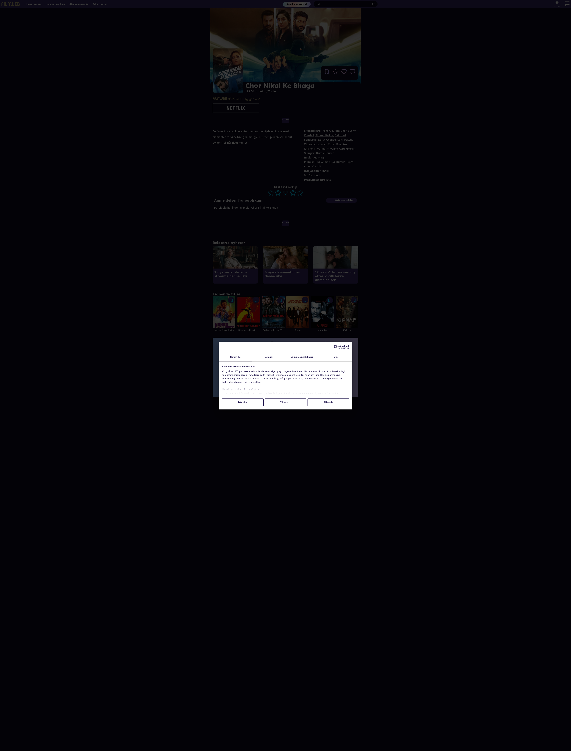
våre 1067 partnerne (239, 371)
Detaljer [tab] (269, 357)
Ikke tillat (242, 402)
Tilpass (284, 402)
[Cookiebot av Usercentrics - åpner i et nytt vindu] (336, 347)
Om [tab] (336, 357)
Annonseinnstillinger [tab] (302, 357)
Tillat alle (328, 402)
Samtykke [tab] (235, 357)
